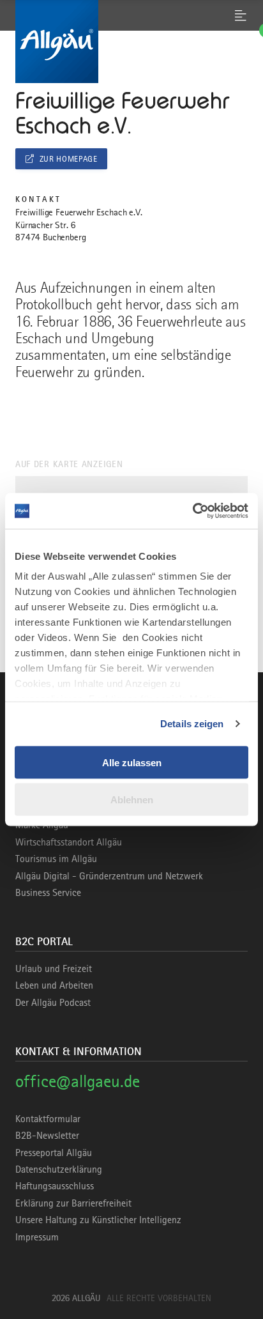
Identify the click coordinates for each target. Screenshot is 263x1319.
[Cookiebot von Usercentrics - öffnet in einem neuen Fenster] (192, 511)
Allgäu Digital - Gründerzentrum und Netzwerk (109, 876)
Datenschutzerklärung (58, 1169)
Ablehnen (131, 799)
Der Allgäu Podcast (53, 1002)
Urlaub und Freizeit (53, 969)
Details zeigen (191, 723)
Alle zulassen (132, 762)
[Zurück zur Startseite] (131, 41)
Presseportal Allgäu (53, 1153)
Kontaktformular (47, 1119)
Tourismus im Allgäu (56, 859)
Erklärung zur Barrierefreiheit (73, 1203)
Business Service (48, 893)
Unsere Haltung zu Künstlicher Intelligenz (98, 1220)
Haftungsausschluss (54, 1186)
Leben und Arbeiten (54, 985)
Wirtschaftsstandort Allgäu (68, 842)
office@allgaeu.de (77, 1081)
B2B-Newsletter (47, 1135)
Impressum (37, 1237)
